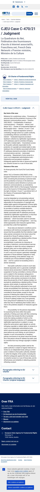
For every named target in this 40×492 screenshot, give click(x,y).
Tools (7, 19)
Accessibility (4, 461)
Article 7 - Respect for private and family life (25, 79)
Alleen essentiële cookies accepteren (20, 487)
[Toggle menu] (36, 14)
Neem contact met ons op (9, 441)
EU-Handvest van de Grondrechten (14, 414)
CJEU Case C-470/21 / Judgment (11, 21)
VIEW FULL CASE (11, 99)
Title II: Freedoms (7, 79)
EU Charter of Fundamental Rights (21, 76)
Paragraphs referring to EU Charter (14, 371)
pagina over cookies (21, 471)
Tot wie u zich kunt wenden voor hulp (15, 417)
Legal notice (13, 460)
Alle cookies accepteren (16, 482)
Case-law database (15, 19)
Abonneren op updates (11, 422)
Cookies (20, 460)
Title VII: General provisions (10, 88)
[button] (13, 6)
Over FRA (6, 411)
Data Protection (28, 460)
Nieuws (5, 419)
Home (3, 19)
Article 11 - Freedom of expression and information (17, 85)
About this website (5, 460)
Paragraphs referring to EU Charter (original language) (14, 379)
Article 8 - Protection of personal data (23, 82)
